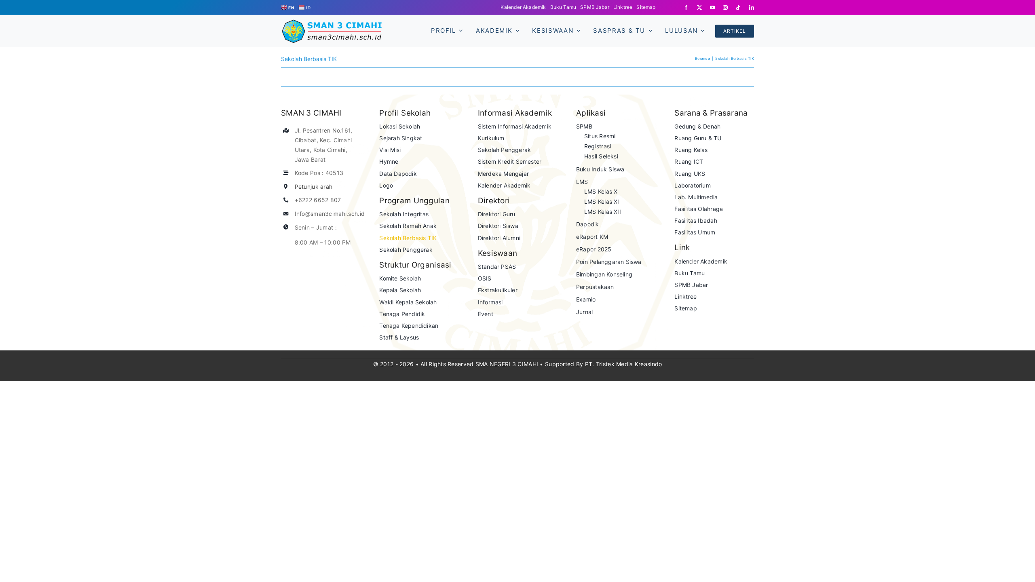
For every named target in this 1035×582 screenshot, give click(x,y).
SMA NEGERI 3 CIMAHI (506, 364)
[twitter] (699, 7)
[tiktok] (738, 7)
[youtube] (712, 7)
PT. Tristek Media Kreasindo (623, 364)
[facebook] (686, 7)
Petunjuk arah (314, 186)
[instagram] (725, 7)
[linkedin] (751, 7)
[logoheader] (331, 22)
